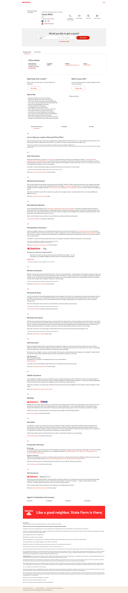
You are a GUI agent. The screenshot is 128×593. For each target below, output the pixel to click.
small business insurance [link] (39, 333)
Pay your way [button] (78, 88)
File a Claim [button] (34, 88)
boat (63, 208)
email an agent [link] (34, 218)
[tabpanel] (64, 64)
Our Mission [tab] (64, 126)
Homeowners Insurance (84, 231)
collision (91, 159)
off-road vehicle (70, 208)
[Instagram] (48, 21)
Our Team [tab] (91, 126)
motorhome (50, 208)
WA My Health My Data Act (28, 588)
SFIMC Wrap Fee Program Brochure (76, 458)
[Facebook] (42, 21)
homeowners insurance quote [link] (40, 245)
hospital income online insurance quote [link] (42, 389)
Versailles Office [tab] (27, 52)
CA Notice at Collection (39, 588)
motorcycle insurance (56, 187)
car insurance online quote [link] (39, 172)
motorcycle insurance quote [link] (40, 196)
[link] (79, 19)
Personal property (90, 232)
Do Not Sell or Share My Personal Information (54, 588)
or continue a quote (64, 41)
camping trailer (57, 208)
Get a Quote (83, 37)
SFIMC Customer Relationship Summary (56, 458)
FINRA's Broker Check (72, 451)
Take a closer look (31, 361)
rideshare (44, 161)
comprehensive (31, 161)
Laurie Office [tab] (37, 52)
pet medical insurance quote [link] (40, 488)
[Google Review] (45, 21)
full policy (40, 552)
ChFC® (43, 16)
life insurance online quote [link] (39, 366)
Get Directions (32, 68)
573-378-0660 (87, 65)
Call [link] (28, 218)
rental (37, 161)
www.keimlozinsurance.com (72, 65)
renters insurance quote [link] (39, 284)
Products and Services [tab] (36, 126)
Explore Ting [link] (30, 259)
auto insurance (49, 159)
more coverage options (71, 187)
